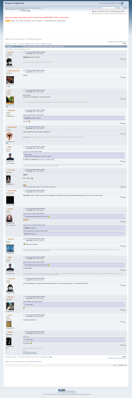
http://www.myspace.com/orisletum (30, 353)
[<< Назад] (13, 43)
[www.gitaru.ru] (6, 143)
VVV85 (10, 315)
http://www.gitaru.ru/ (27, 137)
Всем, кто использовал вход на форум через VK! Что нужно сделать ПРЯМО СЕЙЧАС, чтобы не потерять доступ (37, 17)
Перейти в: (115, 365)
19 (37, 43)
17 (33, 43)
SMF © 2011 (65, 392)
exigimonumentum (14, 70)
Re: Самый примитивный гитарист (35, 52)
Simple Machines (72, 392)
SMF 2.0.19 (60, 392)
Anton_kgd (11, 170)
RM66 (9, 147)
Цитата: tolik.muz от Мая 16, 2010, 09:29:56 (33, 213)
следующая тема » (122, 41)
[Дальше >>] (45, 43)
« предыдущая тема (112, 41)
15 (30, 43)
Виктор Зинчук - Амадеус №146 (45, 159)
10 (22, 43)
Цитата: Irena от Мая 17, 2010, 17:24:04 (32, 151)
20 (38, 43)
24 (41, 43)
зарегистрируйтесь (37, 8)
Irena (9, 90)
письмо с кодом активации (19, 9)
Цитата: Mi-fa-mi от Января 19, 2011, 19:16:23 (34, 225)
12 (25, 43)
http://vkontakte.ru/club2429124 (29, 352)
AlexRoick (11, 239)
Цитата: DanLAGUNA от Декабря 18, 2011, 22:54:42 (35, 231)
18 (35, 43)
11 (24, 43)
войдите (28, 8)
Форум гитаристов (14, 3)
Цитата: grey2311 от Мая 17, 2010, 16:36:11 (33, 115)
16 (32, 43)
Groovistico (11, 278)
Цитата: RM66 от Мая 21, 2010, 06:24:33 (32, 301)
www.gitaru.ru (12, 127)
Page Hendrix (12, 190)
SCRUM (10, 209)
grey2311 (11, 52)
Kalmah (10, 332)
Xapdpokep (11, 110)
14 (29, 43)
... (17, 43)
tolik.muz (11, 297)
